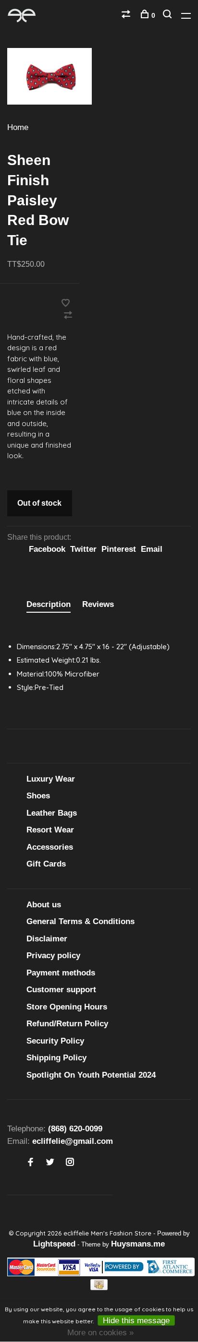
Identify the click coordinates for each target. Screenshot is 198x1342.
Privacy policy (53, 955)
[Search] (168, 15)
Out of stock (39, 503)
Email (151, 549)
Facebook (47, 549)
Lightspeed (54, 1243)
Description (48, 604)
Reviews (98, 604)
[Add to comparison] (68, 316)
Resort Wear (50, 829)
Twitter (83, 549)
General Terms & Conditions (80, 921)
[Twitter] (50, 1162)
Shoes (38, 795)
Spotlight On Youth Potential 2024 (91, 1075)
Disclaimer (46, 938)
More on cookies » (100, 1332)
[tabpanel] (49, 76)
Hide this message (136, 1320)
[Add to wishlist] (66, 304)
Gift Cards (46, 863)
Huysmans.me (138, 1243)
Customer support (61, 989)
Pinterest (118, 549)
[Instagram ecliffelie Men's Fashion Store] (70, 1162)
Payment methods (60, 972)
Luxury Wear (50, 779)
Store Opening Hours (66, 1006)
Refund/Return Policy (67, 1023)
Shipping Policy (56, 1057)
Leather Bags (51, 813)
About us (43, 904)
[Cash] (99, 1287)
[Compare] (127, 15)
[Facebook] (30, 1162)
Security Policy (55, 1040)
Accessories (49, 847)
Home (17, 127)
